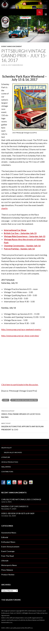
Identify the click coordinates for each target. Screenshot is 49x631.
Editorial (4, 537)
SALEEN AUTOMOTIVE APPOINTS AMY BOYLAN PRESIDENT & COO (22, 426)
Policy (38, 613)
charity (4, 208)
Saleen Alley (6, 448)
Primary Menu (46, 12)
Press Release (7, 570)
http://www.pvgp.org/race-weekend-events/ (21, 329)
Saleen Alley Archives (13, 452)
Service (44, 613)
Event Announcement (11, 46)
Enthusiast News (8, 542)
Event (6, 400)
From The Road (7, 556)
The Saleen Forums (11, 600)
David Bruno (18, 65)
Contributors (7, 472)
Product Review (7, 574)
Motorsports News (9, 565)
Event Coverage (8, 551)
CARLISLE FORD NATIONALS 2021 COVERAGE (21, 499)
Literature (5, 457)
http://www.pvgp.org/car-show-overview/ (20, 335)
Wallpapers (6, 467)
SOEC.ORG (5, 628)
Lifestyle (4, 560)
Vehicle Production (9, 462)
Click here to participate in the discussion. (19, 384)
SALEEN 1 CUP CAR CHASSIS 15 (14, 506)
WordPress (29, 628)
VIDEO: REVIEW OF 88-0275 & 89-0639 (17, 513)
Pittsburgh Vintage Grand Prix (24, 400)
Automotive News (8, 533)
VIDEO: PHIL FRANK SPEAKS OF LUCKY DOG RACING (20, 414)
